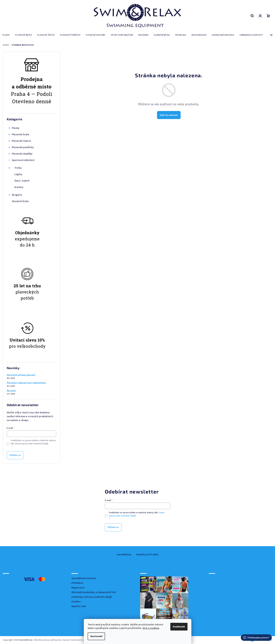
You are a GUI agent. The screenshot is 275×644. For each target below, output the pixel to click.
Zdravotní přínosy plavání (21, 375)
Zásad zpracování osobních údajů (31, 443)
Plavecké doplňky (22, 153)
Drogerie (17, 195)
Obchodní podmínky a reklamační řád (93, 592)
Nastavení (96, 636)
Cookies (76, 601)
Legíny (18, 174)
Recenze (11, 390)
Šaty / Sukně (22, 180)
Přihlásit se (15, 455)
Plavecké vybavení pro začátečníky (26, 383)
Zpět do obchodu (169, 115)
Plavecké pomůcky (23, 147)
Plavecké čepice (21, 141)
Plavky (16, 128)
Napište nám (78, 606)
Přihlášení (77, 583)
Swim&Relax (124, 554)
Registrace (77, 587)
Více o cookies (151, 628)
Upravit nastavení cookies (76, 640)
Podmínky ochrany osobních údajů (91, 597)
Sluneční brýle (20, 201)
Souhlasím (179, 626)
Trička (18, 168)
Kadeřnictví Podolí (147, 554)
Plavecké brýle (20, 134)
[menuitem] (6, 35)
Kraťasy (19, 187)
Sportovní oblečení (23, 160)
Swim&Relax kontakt (83, 578)
